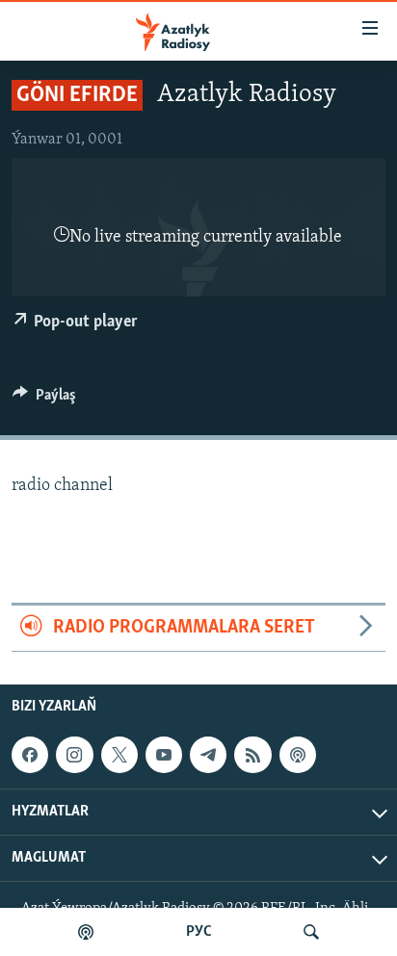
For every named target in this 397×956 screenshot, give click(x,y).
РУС (199, 932)
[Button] (44, 399)
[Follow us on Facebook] (30, 754)
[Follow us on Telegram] (208, 754)
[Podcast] (297, 754)
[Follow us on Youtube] (164, 754)
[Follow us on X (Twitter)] (119, 754)
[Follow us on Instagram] (74, 754)
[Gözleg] (311, 932)
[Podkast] (86, 932)
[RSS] (252, 754)
